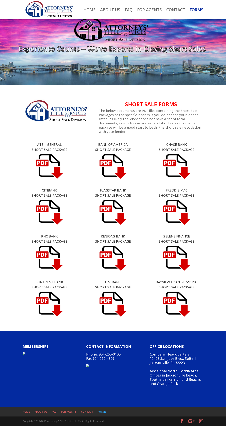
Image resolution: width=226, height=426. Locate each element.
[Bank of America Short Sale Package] (113, 166)
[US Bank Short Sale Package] (113, 304)
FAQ (129, 10)
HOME (90, 10)
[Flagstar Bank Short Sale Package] (113, 212)
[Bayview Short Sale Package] (176, 304)
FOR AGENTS (149, 10)
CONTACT (175, 10)
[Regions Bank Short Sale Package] (113, 258)
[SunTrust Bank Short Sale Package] (49, 304)
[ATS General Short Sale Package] (49, 166)
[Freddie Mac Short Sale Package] (176, 212)
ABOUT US (110, 10)
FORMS (196, 10)
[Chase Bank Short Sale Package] (176, 166)
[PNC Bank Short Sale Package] (49, 258)
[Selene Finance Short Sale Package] (176, 258)
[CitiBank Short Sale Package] (49, 212)
